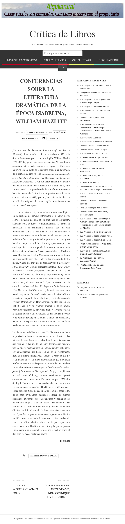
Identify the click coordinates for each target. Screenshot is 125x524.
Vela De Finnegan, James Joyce (93, 207)
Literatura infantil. (109, 60)
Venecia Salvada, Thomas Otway (94, 145)
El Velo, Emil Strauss (89, 182)
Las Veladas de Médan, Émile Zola (95, 239)
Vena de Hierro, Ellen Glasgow (93, 149)
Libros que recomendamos (21, 60)
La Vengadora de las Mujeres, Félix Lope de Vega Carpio (95, 101)
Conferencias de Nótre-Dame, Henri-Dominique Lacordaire (57, 491)
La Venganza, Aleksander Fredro (94, 106)
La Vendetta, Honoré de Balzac (93, 153)
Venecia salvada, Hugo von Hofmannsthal (92, 119)
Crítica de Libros (62, 33)
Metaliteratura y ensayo (43, 455)
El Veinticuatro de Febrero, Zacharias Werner (92, 259)
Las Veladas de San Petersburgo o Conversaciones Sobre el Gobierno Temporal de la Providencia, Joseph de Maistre (95, 223)
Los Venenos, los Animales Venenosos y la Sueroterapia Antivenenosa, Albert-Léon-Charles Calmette (95, 129)
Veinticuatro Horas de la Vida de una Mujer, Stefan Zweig (96, 245)
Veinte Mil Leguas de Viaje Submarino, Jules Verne (92, 266)
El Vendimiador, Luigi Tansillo (93, 157)
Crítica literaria (81, 60)
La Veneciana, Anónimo (90, 137)
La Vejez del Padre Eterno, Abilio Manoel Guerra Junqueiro (95, 252)
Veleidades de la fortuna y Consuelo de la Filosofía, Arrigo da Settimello (96, 188)
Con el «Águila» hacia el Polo (25, 489)
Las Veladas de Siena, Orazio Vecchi (96, 235)
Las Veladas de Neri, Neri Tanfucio (95, 231)
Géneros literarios (54, 60)
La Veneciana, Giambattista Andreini (96, 141)
